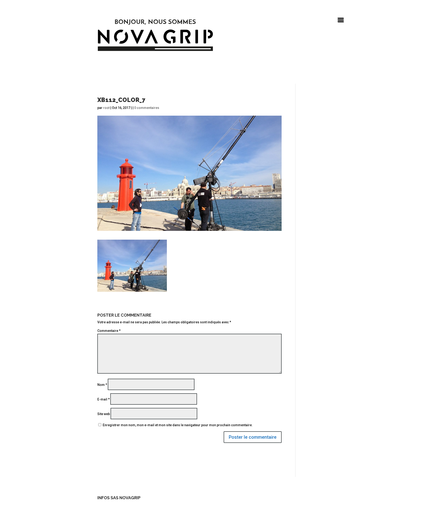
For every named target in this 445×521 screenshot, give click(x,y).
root (106, 108)
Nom (102, 385)
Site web (103, 414)
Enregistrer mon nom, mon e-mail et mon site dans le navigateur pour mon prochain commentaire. (178, 425)
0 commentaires (146, 108)
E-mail (103, 399)
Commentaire (109, 331)
